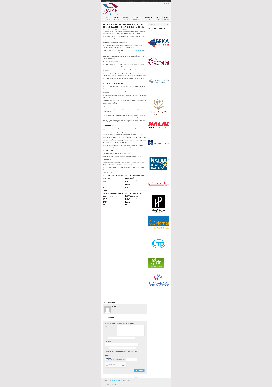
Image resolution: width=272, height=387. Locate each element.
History (150, 383)
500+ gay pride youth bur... (133, 1)
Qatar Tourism (116, 380)
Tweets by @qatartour (153, 30)
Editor (104, 29)
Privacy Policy (158, 383)
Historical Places (141, 383)
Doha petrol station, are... (162, 1)
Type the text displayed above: (118, 359)
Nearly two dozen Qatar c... (118, 1)
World (166, 18)
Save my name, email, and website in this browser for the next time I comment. (122, 351)
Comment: (107, 326)
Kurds (127, 56)
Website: (107, 347)
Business (116, 18)
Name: (106, 338)
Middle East (148, 18)
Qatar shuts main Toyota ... (147, 1)
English (165, 3)
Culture (125, 18)
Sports (158, 18)
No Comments (124, 29)
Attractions (114, 383)
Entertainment (136, 18)
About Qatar (106, 383)
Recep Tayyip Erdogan (136, 50)
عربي (169, 3)
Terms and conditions (111, 384)
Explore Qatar (131, 383)
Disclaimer (123, 383)
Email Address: (108, 341)
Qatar (108, 18)
